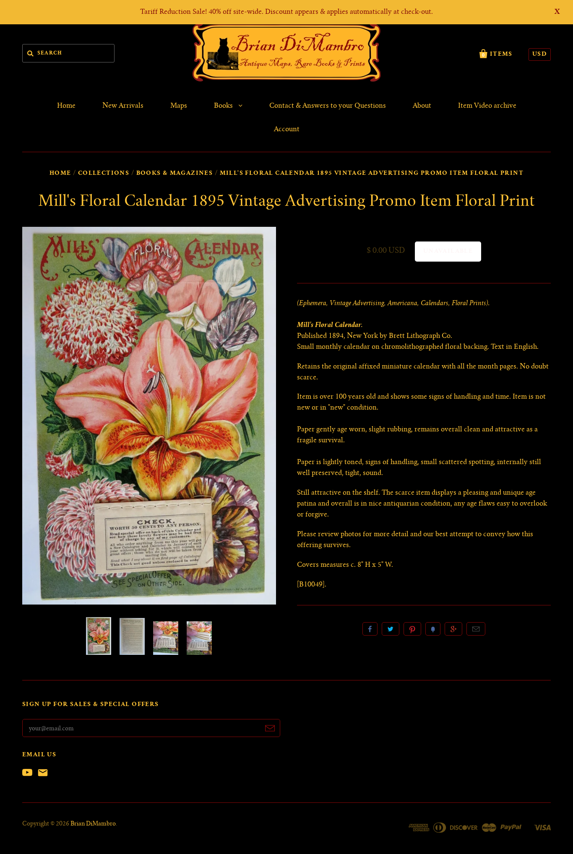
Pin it (412, 629)
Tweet (390, 629)
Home (66, 106)
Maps (178, 106)
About (422, 106)
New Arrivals (122, 106)
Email (475, 629)
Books (224, 106)
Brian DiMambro (93, 824)
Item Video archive (487, 106)
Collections (103, 174)
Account (287, 129)
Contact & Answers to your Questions (327, 106)
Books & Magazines (174, 174)
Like (370, 629)
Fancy (432, 629)
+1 (453, 629)
